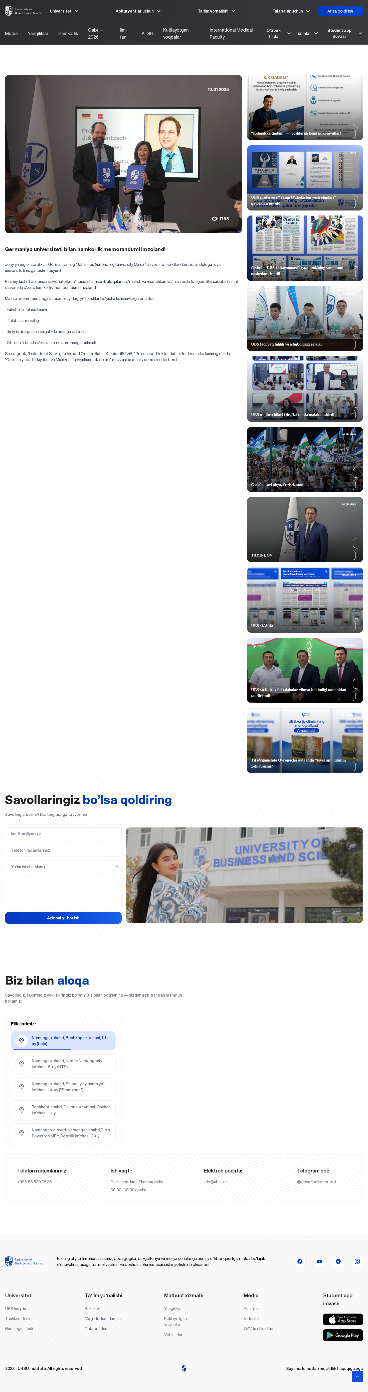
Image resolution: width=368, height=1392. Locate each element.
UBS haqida (15, 1309)
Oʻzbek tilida (274, 33)
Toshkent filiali (17, 1319)
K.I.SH (147, 33)
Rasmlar (251, 1309)
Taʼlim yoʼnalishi (213, 11)
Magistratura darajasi (103, 1319)
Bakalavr (92, 1309)
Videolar (251, 1319)
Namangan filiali (19, 1329)
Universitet (61, 11)
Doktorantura (97, 1329)
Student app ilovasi (339, 33)
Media (11, 33)
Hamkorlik (68, 33)
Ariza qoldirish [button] (340, 11)
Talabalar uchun (287, 11)
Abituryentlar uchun (135, 11)
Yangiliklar (38, 33)
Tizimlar (303, 33)
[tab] (63, 1040)
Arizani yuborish (63, 918)
